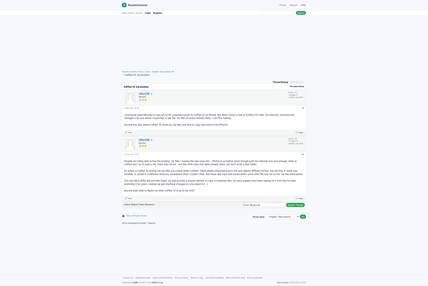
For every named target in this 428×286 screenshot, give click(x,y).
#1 (303, 108)
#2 (303, 154)
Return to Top (197, 277)
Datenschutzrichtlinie (163, 277)
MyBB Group (157, 282)
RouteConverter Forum (132, 71)
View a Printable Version (136, 215)
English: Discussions (161, 71)
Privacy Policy (181, 277)
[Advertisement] (214, 41)
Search (293, 5)
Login (148, 13)
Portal (283, 5)
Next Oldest (131, 204)
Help (303, 5)
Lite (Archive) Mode (214, 277)
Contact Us (128, 277)
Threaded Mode (297, 86)
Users (147, 71)
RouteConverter (138, 5)
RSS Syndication (255, 277)
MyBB (135, 282)
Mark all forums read (235, 277)
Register (157, 13)
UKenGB (144, 93)
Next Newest (146, 204)
